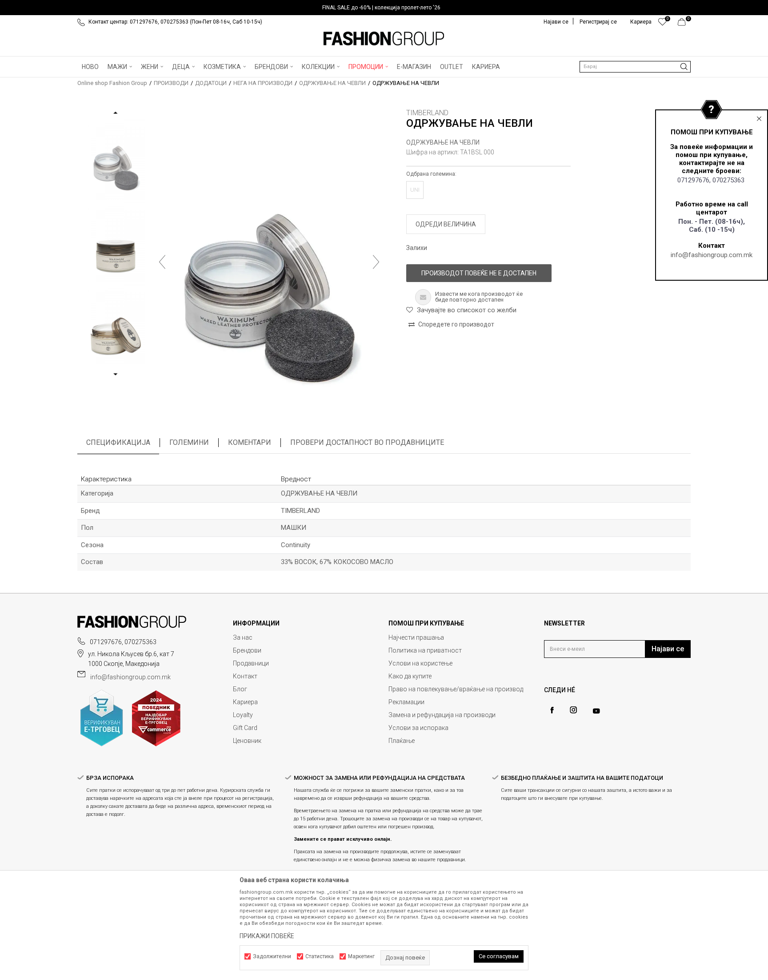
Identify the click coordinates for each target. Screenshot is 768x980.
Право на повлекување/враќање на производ (455, 689)
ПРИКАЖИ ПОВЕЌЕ (267, 936)
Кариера (245, 702)
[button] (635, 67)
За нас (242, 637)
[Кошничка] (684, 24)
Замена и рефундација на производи (442, 714)
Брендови (247, 650)
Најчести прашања (416, 637)
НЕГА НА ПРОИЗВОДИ (262, 83)
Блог (240, 689)
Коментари (249, 442)
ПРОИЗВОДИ (171, 83)
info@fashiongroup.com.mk (711, 255)
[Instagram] (573, 710)
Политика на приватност (425, 650)
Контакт (245, 676)
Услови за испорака (418, 727)
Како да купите (410, 676)
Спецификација (118, 442)
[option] (384, 7)
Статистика (319, 956)
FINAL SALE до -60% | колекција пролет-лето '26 (381, 7)
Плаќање (401, 740)
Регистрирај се (598, 22)
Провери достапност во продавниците (367, 442)
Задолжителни (272, 956)
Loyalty (243, 714)
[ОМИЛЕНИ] (662, 24)
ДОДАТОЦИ (211, 83)
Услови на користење (420, 663)
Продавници (251, 663)
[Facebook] (552, 710)
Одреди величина (446, 224)
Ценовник (247, 740)
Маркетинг (361, 956)
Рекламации (406, 702)
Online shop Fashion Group (112, 83)
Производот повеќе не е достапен (478, 273)
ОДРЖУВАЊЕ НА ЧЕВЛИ (332, 83)
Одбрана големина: (431, 174)
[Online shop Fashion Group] (384, 39)
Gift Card (245, 727)
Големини (189, 442)
